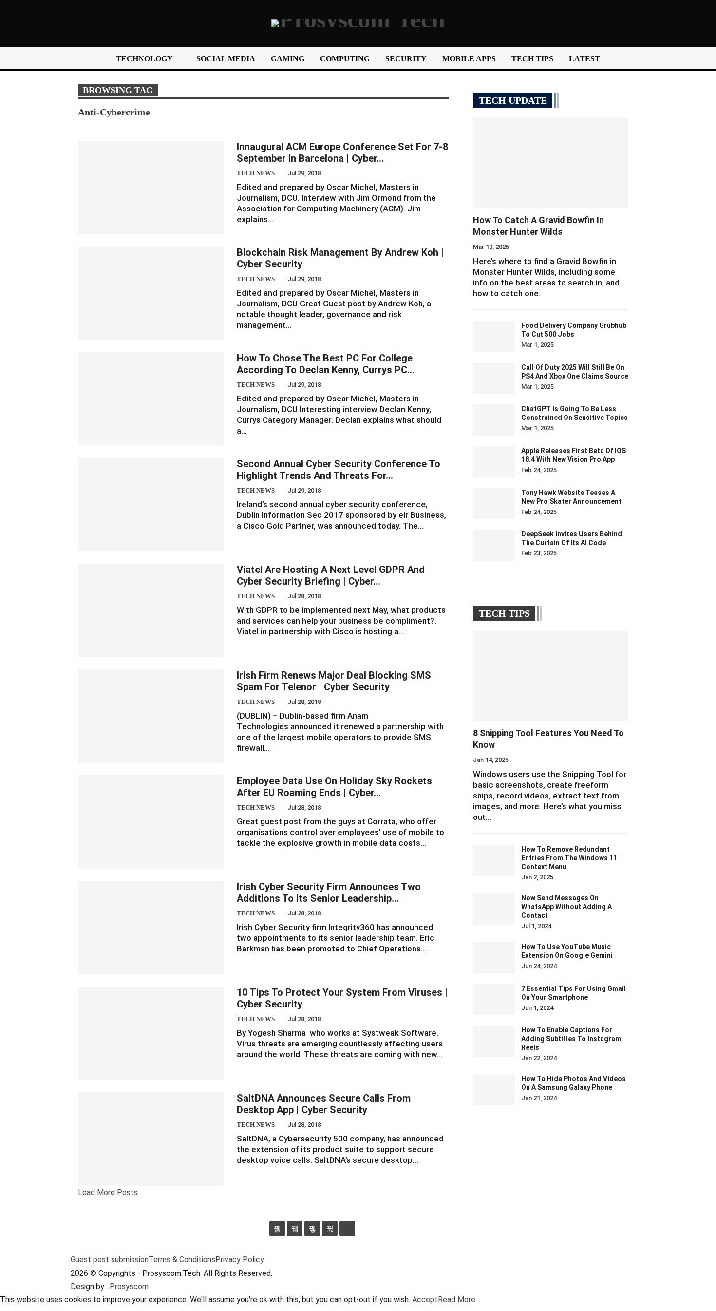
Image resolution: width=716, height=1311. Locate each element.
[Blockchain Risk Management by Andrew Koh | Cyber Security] (151, 293)
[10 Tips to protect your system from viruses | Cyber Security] (151, 1033)
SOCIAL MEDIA (225, 59)
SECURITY (406, 59)
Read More (456, 1299)
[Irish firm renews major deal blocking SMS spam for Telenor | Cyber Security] (151, 716)
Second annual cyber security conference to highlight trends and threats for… (338, 469)
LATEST (584, 59)
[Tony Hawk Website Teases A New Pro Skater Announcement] (494, 503)
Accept (425, 1299)
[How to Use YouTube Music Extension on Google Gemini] (494, 957)
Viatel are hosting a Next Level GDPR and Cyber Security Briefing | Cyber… (331, 575)
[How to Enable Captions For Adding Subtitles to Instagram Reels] (494, 1041)
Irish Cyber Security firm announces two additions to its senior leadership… (329, 892)
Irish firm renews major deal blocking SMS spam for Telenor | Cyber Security (334, 681)
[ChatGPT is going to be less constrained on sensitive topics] (494, 420)
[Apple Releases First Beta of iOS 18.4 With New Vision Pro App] (494, 461)
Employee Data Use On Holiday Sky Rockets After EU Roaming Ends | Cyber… (334, 786)
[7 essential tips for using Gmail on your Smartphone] (494, 999)
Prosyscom (129, 1286)
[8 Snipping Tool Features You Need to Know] (550, 676)
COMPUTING (345, 59)
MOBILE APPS (469, 59)
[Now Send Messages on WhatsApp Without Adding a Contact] (494, 909)
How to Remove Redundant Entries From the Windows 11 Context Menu (569, 858)
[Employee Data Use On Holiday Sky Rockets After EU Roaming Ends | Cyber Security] (151, 822)
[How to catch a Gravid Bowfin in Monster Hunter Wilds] (550, 163)
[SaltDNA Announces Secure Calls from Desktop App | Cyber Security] (151, 1139)
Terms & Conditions (182, 1259)
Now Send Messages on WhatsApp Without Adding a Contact (566, 906)
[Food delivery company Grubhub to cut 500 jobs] (494, 336)
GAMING (287, 59)
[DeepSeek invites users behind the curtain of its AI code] (494, 545)
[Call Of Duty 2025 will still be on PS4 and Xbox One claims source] (494, 378)
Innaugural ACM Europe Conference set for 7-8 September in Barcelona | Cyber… (342, 152)
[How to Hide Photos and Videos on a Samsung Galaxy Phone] (494, 1089)
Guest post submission (110, 1259)
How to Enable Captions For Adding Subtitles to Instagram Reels (571, 1038)
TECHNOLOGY (144, 59)
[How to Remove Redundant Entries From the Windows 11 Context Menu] (494, 860)
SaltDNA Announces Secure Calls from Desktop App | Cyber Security (324, 1104)
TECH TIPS (532, 59)
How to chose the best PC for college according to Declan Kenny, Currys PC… (326, 364)
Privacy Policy (239, 1259)
